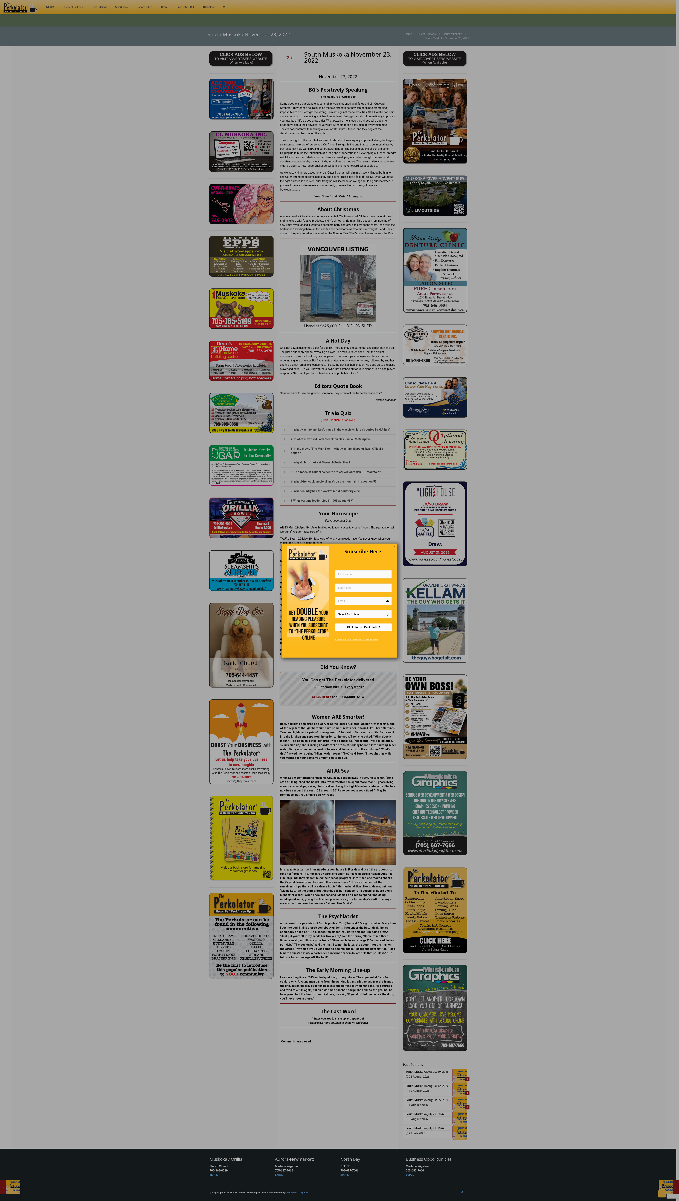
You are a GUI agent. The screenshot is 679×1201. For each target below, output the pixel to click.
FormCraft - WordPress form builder (356, 639)
